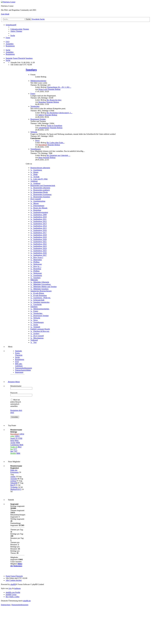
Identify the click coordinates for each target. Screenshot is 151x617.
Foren (8, 38)
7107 (15, 451)
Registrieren (10, 54)
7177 (15, 449)
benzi (12, 440)
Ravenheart (42, 145)
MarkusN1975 (15, 489)
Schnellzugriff (11, 25)
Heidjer (13, 453)
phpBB (13, 584)
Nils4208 (13, 483)
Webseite (33, 132)
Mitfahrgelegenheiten (38, 81)
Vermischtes (34, 106)
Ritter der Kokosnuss (14, 471)
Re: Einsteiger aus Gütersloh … (58, 155)
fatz (11, 451)
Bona (40, 158)
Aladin (12, 477)
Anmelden (9, 52)
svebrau (13, 481)
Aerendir (13, 479)
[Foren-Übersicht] (8, 2)
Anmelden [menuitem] (9, 44)
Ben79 (12, 485)
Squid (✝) (14, 438)
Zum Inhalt (5, 14)
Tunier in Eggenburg (54, 126)
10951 (17, 436)
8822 (19, 447)
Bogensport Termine (38, 119)
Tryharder (14, 487)
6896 (18, 453)
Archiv (13, 443)
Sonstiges (31, 69)
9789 (20, 438)
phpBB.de (27, 601)
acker (12, 436)
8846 (21, 445)
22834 (21, 434)
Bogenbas (42, 102)
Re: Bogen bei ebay (54, 100)
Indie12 (41, 115)
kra (11, 449)
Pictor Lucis (42, 89)
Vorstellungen (35, 149)
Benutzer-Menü (14, 382)
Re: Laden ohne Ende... (55, 143)
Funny (32, 94)
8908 (18, 443)
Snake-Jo (13, 447)
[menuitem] (19, 29)
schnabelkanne (43, 128)
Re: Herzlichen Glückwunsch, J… (59, 113)
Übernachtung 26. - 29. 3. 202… (59, 87)
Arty (10, 588)
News (37, 140)
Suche (8, 50)
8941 (17, 440)
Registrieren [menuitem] (10, 46)
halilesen (17, 588)
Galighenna (14, 445)
